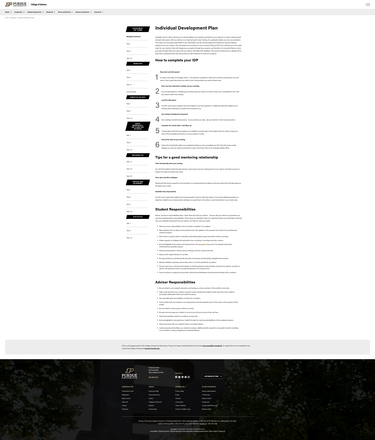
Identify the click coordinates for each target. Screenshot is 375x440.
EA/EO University (164, 431)
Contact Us (221, 431)
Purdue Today (179, 391)
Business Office (206, 409)
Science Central (206, 398)
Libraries (177, 398)
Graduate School (205, 244)
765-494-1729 (153, 377)
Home (7, 18)
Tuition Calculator (180, 405)
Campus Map (153, 409)
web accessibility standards (212, 346)
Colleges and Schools (155, 402)
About (7, 12)
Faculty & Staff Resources (209, 405)
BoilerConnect (126, 398)
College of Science (38, 4)
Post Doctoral (131, 92)
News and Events (64, 12)
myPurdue (125, 409)
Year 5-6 (129, 176)
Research (49, 12)
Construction (179, 402)
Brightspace (125, 395)
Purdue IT (203, 424)
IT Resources (206, 395)
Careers (151, 398)
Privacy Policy (213, 431)
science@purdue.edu (152, 348)
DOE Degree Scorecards (201, 431)
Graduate (13, 18)
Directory (151, 405)
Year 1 (128, 44)
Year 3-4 (129, 169)
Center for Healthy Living (182, 409)
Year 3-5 (129, 58)
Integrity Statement (176, 431)
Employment (206, 402)
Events (177, 395)
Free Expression (188, 431)
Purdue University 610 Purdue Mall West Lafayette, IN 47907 (156, 369)
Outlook (124, 405)
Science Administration (209, 391)
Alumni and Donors (82, 12)
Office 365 (125, 402)
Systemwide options (211, 376)
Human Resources (154, 395)
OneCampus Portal (127, 391)
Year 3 (129, 204)
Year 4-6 (129, 211)
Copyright (173, 429)
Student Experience (34, 12)
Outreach (97, 12)
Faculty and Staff (154, 391)
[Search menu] (367, 4)
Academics (18, 12)
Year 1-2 (129, 161)
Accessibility (154, 431)
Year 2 (129, 51)
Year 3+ (129, 84)
